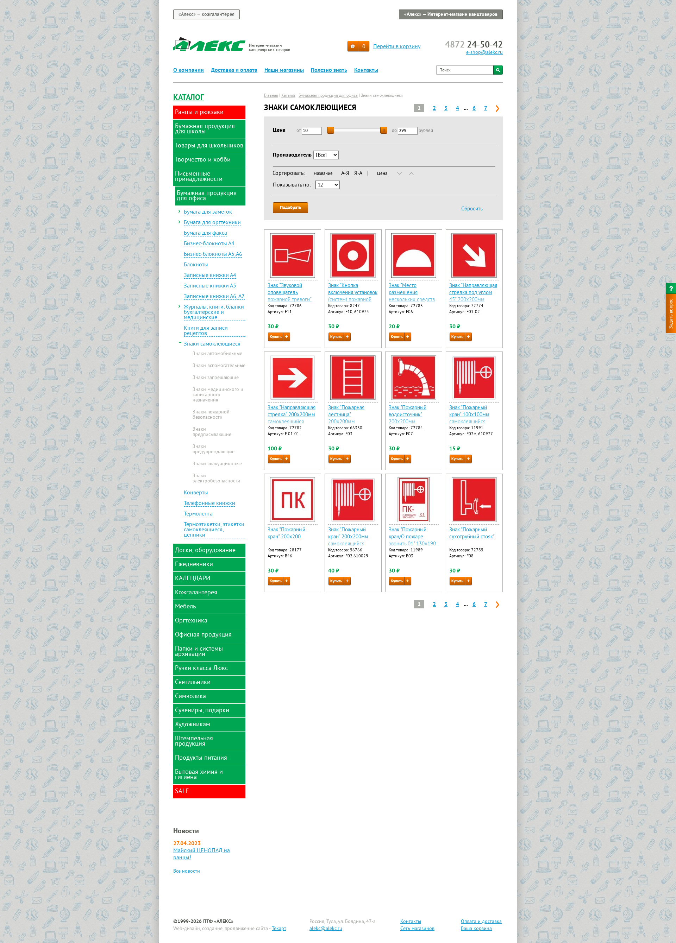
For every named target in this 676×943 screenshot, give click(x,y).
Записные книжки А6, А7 (214, 297)
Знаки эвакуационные (217, 464)
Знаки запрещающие (216, 378)
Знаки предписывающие (212, 432)
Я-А (358, 173)
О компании (188, 70)
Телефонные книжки (209, 504)
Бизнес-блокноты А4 (209, 244)
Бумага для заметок (208, 212)
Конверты (196, 493)
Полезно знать (329, 70)
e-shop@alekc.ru (484, 53)
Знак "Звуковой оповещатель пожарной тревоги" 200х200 (290, 296)
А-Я (345, 173)
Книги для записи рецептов (206, 331)
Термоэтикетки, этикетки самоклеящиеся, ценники (214, 530)
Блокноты (196, 265)
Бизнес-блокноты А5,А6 (213, 255)
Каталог (188, 98)
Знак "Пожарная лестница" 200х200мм (346, 415)
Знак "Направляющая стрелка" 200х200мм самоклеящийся (291, 415)
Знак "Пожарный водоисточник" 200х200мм (407, 415)
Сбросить (472, 209)
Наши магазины (284, 70)
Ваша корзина (476, 929)
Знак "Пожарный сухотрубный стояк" (472, 533)
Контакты (366, 70)
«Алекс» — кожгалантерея (206, 15)
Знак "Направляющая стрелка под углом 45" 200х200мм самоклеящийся (473, 296)
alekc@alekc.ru (325, 929)
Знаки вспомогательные (219, 366)
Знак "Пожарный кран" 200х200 (286, 533)
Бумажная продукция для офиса (328, 96)
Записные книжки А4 (210, 276)
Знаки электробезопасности (216, 478)
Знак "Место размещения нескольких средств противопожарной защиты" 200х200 (412, 300)
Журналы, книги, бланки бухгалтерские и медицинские (214, 313)
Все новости (186, 871)
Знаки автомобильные (217, 354)
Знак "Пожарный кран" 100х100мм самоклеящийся (469, 415)
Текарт (279, 929)
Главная (271, 96)
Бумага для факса (205, 233)
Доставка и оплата (234, 70)
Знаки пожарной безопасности (211, 415)
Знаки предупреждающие (213, 449)
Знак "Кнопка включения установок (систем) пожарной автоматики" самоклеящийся (352, 300)
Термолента (198, 514)
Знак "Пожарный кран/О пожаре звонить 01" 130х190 (412, 537)
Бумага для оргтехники (212, 223)
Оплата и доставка (481, 922)
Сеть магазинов (417, 929)
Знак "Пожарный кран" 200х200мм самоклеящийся (348, 537)
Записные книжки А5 (210, 286)
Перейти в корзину (396, 46)
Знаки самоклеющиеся (212, 344)
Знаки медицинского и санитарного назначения (218, 395)
